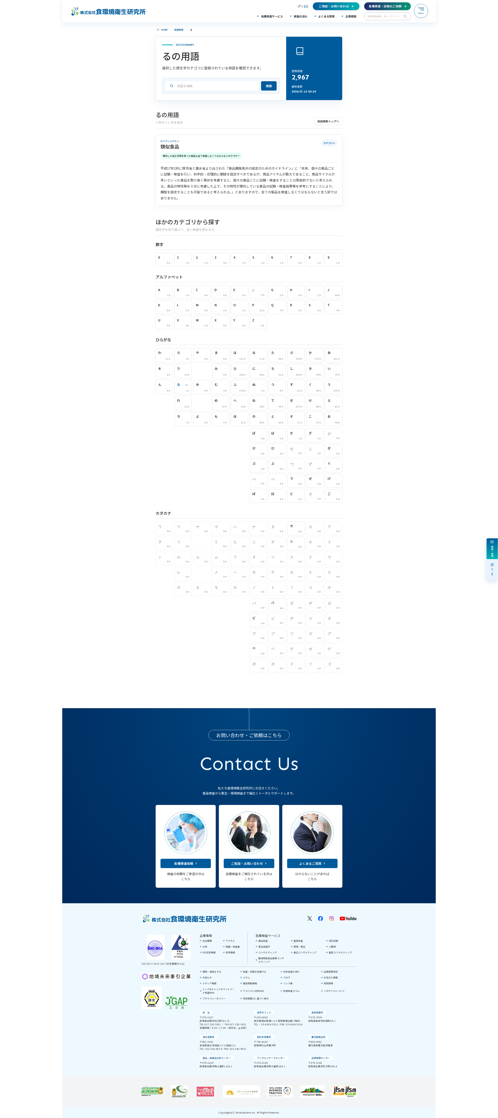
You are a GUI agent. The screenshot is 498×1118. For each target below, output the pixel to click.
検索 (269, 86)
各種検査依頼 (183, 863)
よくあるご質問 (310, 863)
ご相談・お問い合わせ (247, 863)
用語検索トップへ (328, 121)
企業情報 (206, 935)
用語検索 (178, 29)
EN (306, 6)
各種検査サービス (267, 935)
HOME (164, 29)
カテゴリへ (329, 143)
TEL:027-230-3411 (210, 1024)
